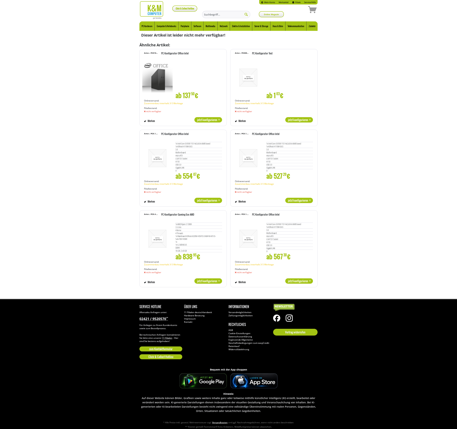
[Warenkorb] (300, 10)
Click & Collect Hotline (185, 8)
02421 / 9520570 (153, 318)
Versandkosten (220, 422)
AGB (230, 330)
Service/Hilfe (310, 2)
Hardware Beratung (194, 315)
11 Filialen (167, 337)
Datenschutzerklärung (240, 336)
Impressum (190, 318)
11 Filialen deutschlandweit (198, 312)
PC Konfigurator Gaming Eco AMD (177, 214)
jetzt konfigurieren (207, 120)
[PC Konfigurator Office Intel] (157, 76)
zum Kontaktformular (160, 349)
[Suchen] (246, 14)
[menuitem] (268, 2)
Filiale (298, 2)
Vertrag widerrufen (295, 332)
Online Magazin (271, 14)
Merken (151, 121)
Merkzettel (283, 2)
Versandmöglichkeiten (240, 312)
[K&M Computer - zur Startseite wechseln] (151, 10)
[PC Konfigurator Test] (248, 76)
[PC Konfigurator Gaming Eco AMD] (157, 237)
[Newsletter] (294, 307)
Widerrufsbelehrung (238, 349)
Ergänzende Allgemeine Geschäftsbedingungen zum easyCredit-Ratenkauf (249, 343)
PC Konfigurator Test (262, 53)
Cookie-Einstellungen (239, 333)
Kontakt (188, 321)
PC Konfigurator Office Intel (175, 53)
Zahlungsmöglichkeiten (240, 315)
